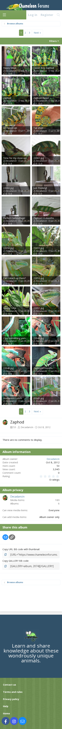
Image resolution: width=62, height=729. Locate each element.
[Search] (58, 14)
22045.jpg (38, 398)
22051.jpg (38, 308)
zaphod (7, 98)
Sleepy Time (9, 308)
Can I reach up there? (14, 278)
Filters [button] (53, 41)
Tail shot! (38, 127)
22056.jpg (8, 248)
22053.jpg (38, 278)
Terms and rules (12, 691)
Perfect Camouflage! (14, 218)
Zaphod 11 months (43, 218)
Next (36, 32)
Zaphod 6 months (43, 368)
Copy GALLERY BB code (15, 560)
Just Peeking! (40, 188)
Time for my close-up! (15, 158)
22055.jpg (38, 248)
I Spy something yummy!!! (16, 338)
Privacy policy (11, 699)
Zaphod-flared (41, 98)
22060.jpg (8, 188)
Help (5, 706)
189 (57, 500)
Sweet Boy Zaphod (43, 67)
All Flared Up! (10, 127)
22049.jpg (38, 338)
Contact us (9, 684)
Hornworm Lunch (12, 398)
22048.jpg (8, 368)
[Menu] (4, 14)
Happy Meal (9, 67)
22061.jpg (38, 158)
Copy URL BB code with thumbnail (20, 549)
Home (6, 713)
